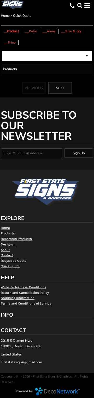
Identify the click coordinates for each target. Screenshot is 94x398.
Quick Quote (10, 266)
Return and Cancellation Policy (25, 293)
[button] (79, 5)
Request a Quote (13, 261)
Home (5, 16)
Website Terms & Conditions (23, 287)
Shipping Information (17, 298)
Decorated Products (16, 239)
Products (8, 233)
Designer (8, 244)
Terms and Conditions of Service (26, 303)
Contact (7, 255)
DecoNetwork (57, 391)
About (5, 250)
